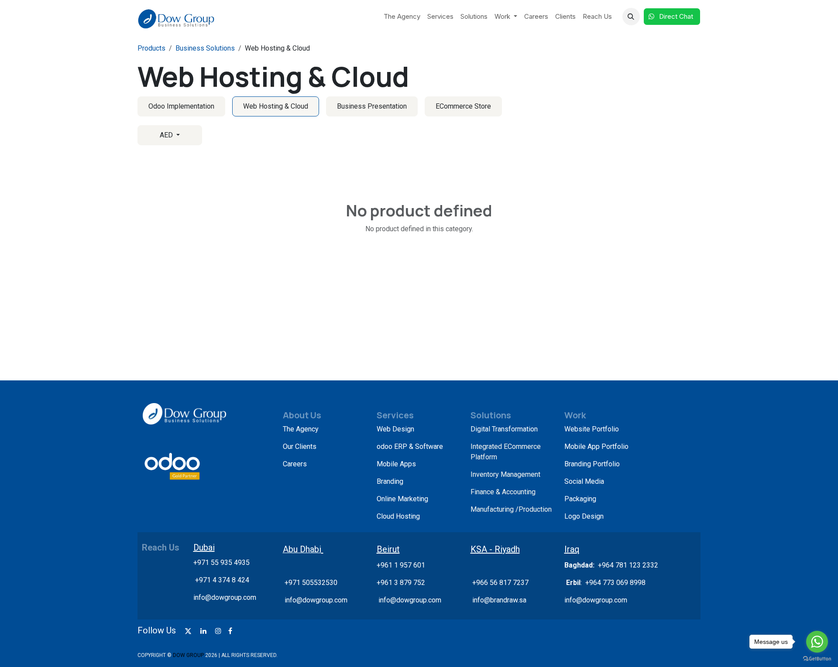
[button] (631, 16)
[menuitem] (402, 16)
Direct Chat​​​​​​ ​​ (677, 16)
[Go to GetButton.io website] (817, 658)
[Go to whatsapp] (817, 642)
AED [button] (167, 135)
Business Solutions (205, 48)
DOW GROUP (188, 655)
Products (151, 48)
